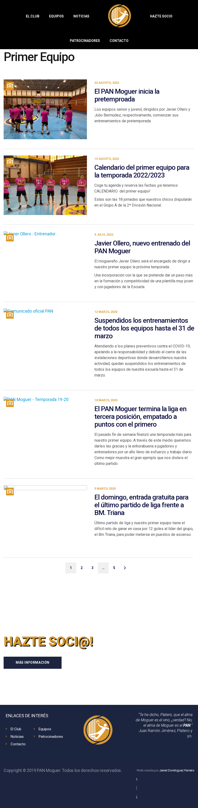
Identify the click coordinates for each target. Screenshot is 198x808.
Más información (33, 662)
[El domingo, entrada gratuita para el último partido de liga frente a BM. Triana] (45, 515)
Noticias (17, 736)
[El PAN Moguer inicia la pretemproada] (45, 109)
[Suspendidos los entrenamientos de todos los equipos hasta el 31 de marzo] (45, 344)
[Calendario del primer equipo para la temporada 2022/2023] (45, 185)
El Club (16, 729)
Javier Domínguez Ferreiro (176, 770)
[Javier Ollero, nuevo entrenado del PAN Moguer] (45, 261)
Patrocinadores (51, 736)
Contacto (18, 744)
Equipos (45, 729)
